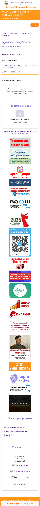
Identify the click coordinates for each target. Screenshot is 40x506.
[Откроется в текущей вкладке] (21, 8)
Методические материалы (15, 66)
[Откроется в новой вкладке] (20, 186)
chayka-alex (9, 67)
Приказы (7, 435)
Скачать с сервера (8, 54)
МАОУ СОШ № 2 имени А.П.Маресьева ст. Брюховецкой (15, 15)
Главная (4, 33)
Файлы (11, 33)
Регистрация (17, 93)
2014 (16, 33)
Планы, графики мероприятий (14, 431)
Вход (25, 93)
